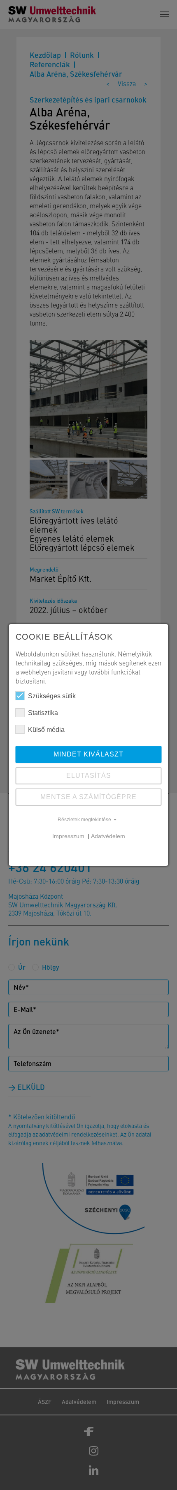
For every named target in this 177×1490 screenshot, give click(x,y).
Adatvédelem (108, 836)
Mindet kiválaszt (88, 754)
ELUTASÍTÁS (88, 775)
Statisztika (43, 712)
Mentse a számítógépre (88, 796)
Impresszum (69, 836)
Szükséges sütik (52, 696)
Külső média (46, 729)
